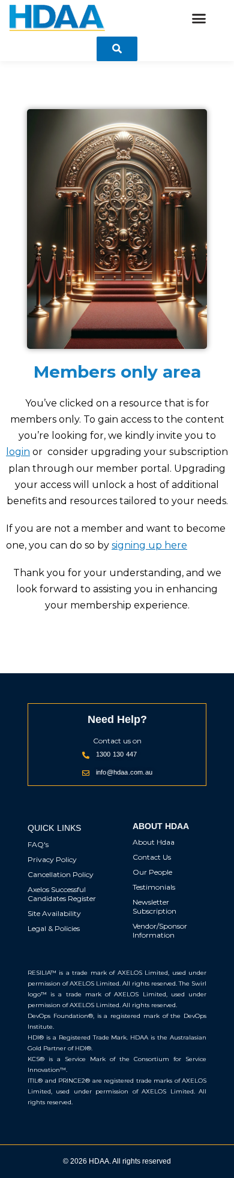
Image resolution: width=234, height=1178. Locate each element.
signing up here (149, 545)
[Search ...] (117, 49)
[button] (199, 18)
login (18, 451)
